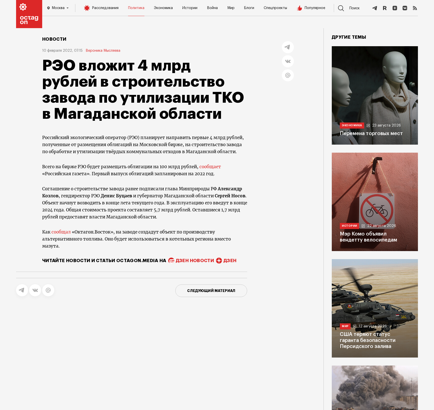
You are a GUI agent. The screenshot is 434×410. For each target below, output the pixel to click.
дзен (230, 260)
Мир (231, 8)
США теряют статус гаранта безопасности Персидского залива (368, 340)
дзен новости (195, 260)
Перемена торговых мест (371, 133)
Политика (136, 8)
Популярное (315, 8)
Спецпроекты (275, 8)
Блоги (249, 8)
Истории (189, 8)
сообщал (61, 232)
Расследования (105, 8)
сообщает (210, 166)
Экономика (163, 8)
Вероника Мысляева (103, 50)
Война (212, 8)
